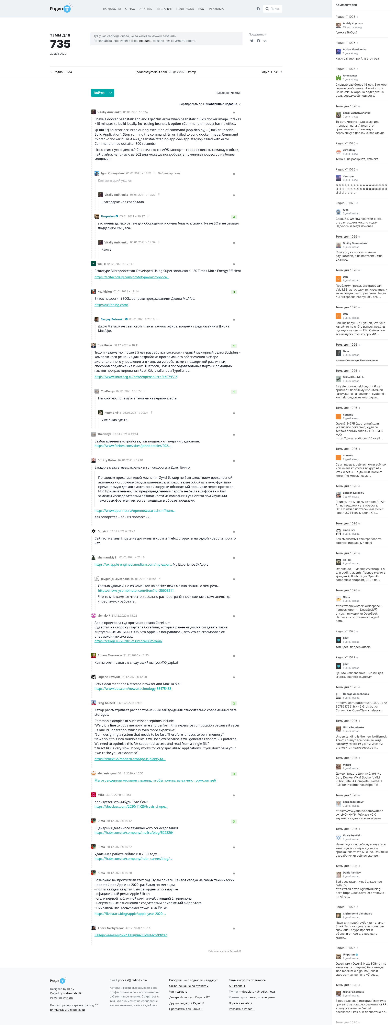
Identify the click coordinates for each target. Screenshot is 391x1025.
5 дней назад (351, 213)
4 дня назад (350, 153)
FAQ (201, 8)
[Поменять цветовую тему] (258, 9)
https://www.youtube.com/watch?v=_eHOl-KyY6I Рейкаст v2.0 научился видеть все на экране (359, 814)
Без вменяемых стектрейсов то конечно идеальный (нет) (359, 540)
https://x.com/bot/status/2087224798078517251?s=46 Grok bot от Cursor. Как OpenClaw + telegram (361, 706)
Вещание (164, 8)
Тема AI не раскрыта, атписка (357, 159)
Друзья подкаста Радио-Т (186, 1003)
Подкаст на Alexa (240, 1003)
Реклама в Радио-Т (242, 1009)
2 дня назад (350, 53)
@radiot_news (266, 991)
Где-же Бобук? (346, 32)
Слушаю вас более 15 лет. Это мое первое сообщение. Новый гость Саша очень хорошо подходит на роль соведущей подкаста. (361, 90)
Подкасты (112, 8)
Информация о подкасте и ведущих (193, 980)
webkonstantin (72, 993)
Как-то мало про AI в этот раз (357, 58)
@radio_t (248, 991)
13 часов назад (352, 27)
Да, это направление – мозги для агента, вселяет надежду (359, 675)
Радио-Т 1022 (345, 657)
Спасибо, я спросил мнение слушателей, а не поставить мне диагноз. (359, 255)
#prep (192, 72)
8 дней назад (351, 533)
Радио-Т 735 (269, 72)
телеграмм (267, 997)
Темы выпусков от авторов (247, 980)
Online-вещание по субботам (189, 985)
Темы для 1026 (346, 106)
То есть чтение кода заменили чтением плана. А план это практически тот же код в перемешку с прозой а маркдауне (360, 127)
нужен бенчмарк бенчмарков (357, 360)
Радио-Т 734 (63, 72)
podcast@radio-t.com (151, 72)
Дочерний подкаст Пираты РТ (189, 997)
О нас (130, 8)
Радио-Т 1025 (345, 203)
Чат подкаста (178, 991)
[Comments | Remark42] (166, 522)
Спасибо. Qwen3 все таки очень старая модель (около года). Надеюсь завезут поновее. (359, 222)
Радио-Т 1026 (345, 17)
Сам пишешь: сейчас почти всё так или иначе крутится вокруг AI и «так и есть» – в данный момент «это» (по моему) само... (361, 470)
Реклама (216, 8)
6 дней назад (351, 280)
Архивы (146, 8)
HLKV (70, 989)
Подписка (185, 8)
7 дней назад (351, 418)
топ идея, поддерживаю (353, 647)
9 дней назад (351, 805)
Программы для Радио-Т (186, 1009)
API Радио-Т (237, 985)
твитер (252, 997)
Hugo (69, 997)
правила (145, 41)
